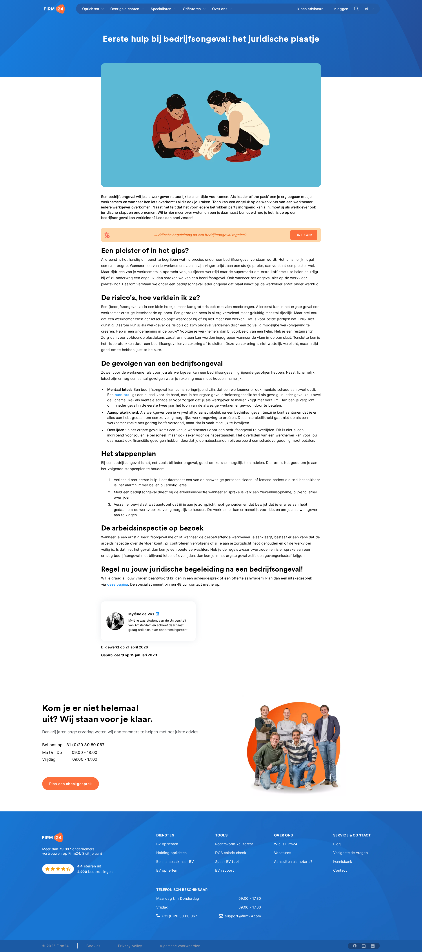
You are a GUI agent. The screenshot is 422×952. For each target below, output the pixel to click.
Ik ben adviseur (309, 9)
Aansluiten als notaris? (293, 861)
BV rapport (224, 870)
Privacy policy (130, 946)
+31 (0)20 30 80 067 (179, 916)
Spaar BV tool (227, 861)
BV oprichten (167, 844)
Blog (337, 844)
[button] (179, 835)
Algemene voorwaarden (180, 946)
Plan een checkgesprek (70, 784)
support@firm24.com (243, 916)
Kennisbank (342, 861)
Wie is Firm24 (285, 844)
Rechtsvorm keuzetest (234, 844)
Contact (340, 870)
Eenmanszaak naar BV (175, 861)
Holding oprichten (171, 853)
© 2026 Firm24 (55, 946)
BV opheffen (166, 870)
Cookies (93, 946)
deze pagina (117, 584)
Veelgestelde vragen (350, 853)
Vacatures (282, 853)
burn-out (122, 395)
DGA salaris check (230, 853)
